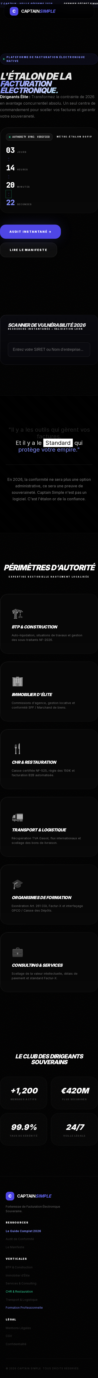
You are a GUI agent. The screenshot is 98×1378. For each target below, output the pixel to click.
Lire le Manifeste (28, 250)
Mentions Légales (18, 1328)
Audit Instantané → (30, 231)
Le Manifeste (15, 1247)
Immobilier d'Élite (18, 1275)
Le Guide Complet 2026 (23, 1231)
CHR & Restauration (19, 1291)
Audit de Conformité (20, 1239)
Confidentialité (16, 1344)
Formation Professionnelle (24, 1307)
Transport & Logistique (22, 1299)
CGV (9, 1336)
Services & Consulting (21, 1283)
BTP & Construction (19, 1267)
